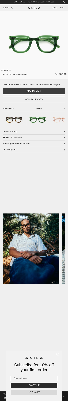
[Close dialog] (57, 355)
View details (21, 74)
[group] (34, 45)
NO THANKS (34, 392)
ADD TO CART (34, 91)
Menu (6, 8)
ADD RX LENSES (34, 99)
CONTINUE (34, 385)
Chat (54, 8)
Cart (62, 8)
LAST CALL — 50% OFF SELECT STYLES (34, 2)
